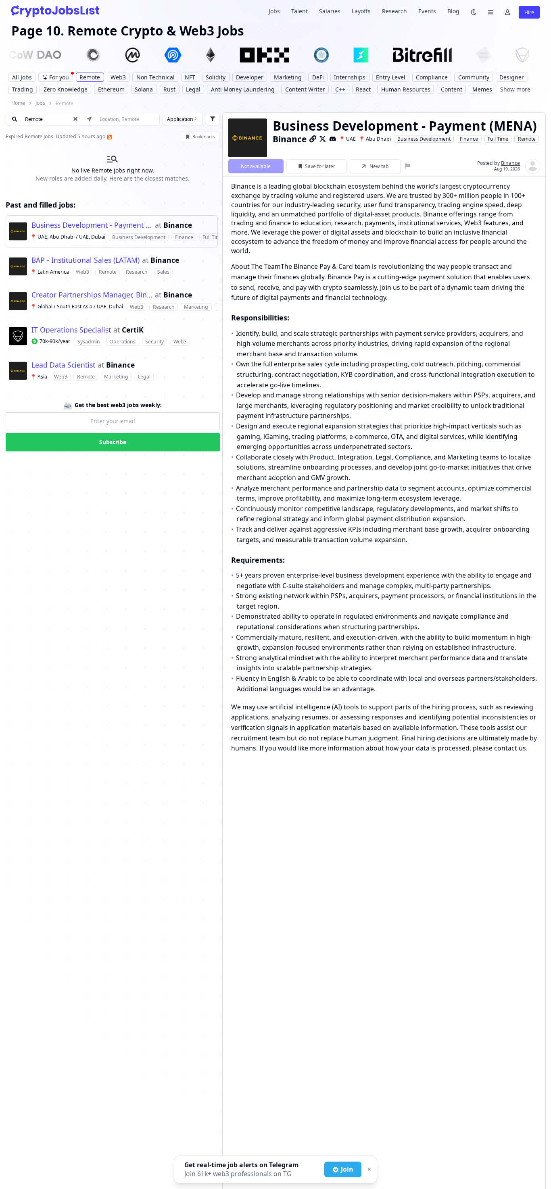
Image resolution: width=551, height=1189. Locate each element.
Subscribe (112, 442)
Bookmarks (203, 136)
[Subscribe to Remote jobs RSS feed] (108, 136)
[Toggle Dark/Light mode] (473, 11)
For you (59, 77)
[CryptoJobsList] (55, 11)
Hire (529, 12)
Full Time (498, 138)
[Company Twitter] (322, 138)
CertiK (133, 330)
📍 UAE (347, 138)
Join (347, 1169)
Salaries (329, 11)
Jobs (274, 11)
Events (427, 11)
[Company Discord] (332, 138)
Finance (469, 138)
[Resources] (490, 11)
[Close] (368, 1169)
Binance (177, 225)
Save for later (320, 166)
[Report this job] (407, 166)
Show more (515, 89)
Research (394, 11)
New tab (379, 166)
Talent (299, 11)
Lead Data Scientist (63, 365)
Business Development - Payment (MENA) (92, 225)
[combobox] (183, 119)
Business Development (424, 138)
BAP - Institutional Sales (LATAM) (85, 260)
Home (18, 103)
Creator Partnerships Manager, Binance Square (92, 295)
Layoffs (361, 11)
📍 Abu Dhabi (375, 138)
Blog (453, 11)
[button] (112, 231)
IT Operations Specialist (71, 330)
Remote (527, 138)
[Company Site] (313, 138)
